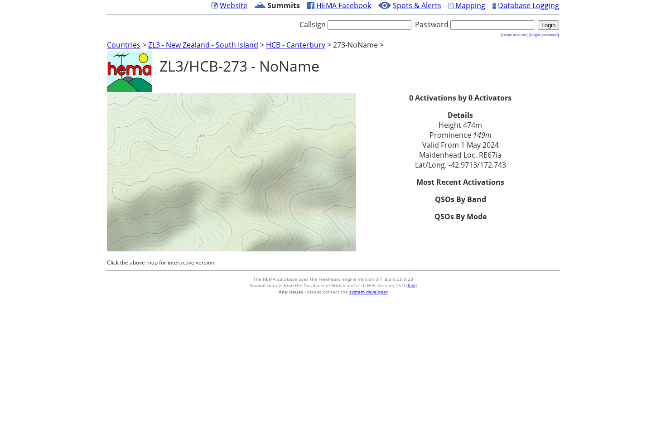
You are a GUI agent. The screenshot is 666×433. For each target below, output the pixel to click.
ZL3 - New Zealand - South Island (203, 45)
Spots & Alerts (417, 5)
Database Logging (528, 5)
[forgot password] (544, 34)
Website (233, 5)
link (411, 285)
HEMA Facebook (343, 5)
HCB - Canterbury (295, 45)
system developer (368, 292)
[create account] (514, 34)
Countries (123, 45)
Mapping (470, 5)
